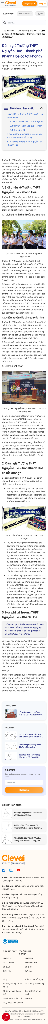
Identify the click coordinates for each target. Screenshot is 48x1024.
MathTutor (29, 958)
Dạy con (40, 14)
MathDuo (7, 958)
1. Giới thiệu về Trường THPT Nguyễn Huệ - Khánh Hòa (25, 116)
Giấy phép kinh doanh (13, 1002)
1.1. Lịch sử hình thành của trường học (26, 121)
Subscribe (24, 790)
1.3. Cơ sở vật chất (17, 130)
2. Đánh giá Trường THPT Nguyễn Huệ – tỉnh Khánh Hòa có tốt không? (24, 136)
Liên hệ (28, 998)
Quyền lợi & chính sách (33, 992)
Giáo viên (7, 971)
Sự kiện (28, 971)
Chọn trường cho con (27, 30)
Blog (5, 979)
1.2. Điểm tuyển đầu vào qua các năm (25, 126)
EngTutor (29, 967)
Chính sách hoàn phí (12, 998)
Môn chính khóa (25, 14)
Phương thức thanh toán (12, 992)
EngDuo (6, 967)
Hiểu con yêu (8, 30)
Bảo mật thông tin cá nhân (12, 985)
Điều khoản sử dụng (34, 979)
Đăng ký (42, 4)
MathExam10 (31, 962)
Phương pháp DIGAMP (25, 952)
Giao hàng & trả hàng (34, 983)
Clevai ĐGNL (8, 962)
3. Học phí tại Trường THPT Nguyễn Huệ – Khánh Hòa (24, 143)
